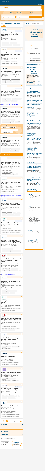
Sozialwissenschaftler (31, 134)
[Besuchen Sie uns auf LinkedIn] (3, 445)
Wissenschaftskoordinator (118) (9, 127)
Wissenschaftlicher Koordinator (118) (10, 129)
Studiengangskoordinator (35, 60)
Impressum (12, 438)
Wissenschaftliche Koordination (33, 146)
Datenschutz (6, 438)
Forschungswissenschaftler (35, 55)
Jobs (29, 23)
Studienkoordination (31, 149)
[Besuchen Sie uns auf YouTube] (5, 445)
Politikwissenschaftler (31, 133)
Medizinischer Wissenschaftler (33, 132)
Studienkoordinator (35, 48)
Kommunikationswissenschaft (33, 118)
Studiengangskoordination (32, 148)
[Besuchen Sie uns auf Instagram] (1, 445)
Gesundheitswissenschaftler (32, 130)
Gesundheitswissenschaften (32, 113)
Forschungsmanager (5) (7, 132)
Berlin (37, 183)
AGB (2, 438)
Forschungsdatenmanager (35, 58)
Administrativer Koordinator (34, 53)
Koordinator (34, 45)
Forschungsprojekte (31, 150)
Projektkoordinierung (31, 147)
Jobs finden (35, 17)
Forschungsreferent (35, 50)
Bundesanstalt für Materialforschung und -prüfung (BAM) (34, 161)
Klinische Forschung (31, 114)
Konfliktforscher (30, 135)
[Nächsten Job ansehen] (20, 421)
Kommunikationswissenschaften (33, 116)
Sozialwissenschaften (31, 115)
